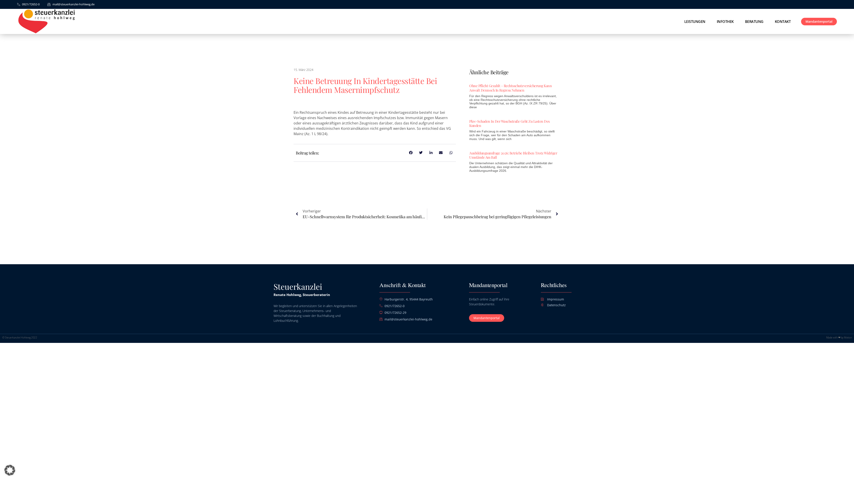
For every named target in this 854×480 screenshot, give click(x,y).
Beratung (754, 21)
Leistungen (694, 21)
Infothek (725, 21)
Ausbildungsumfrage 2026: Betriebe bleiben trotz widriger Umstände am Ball (513, 155)
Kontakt (783, 21)
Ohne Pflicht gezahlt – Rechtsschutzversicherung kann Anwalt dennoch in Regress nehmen (510, 87)
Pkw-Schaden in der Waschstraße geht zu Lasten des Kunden (509, 123)
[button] (10, 470)
